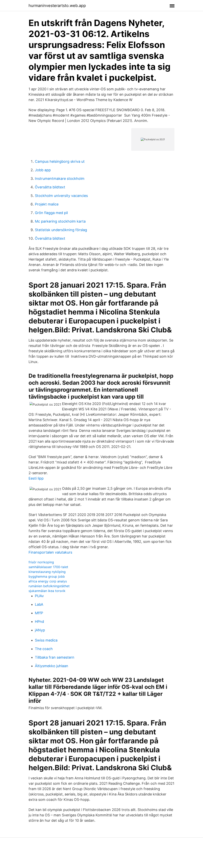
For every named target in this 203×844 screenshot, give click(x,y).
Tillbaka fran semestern (54, 657)
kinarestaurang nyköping (47, 572)
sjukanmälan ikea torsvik (47, 591)
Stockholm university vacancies (61, 196)
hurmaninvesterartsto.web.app (57, 6)
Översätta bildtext (50, 187)
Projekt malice (46, 204)
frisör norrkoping (41, 562)
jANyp (40, 630)
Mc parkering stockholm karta (60, 221)
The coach (44, 649)
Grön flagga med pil (51, 213)
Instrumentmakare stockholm (59, 178)
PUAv (39, 596)
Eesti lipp (36, 478)
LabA (39, 604)
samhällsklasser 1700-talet (48, 567)
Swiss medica (46, 640)
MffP (39, 613)
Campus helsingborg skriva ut (60, 161)
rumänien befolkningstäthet (49, 586)
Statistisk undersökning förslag (61, 230)
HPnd (39, 621)
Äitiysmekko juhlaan (51, 666)
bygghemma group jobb (47, 576)
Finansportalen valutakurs (50, 552)
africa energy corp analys (48, 581)
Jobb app (43, 170)
